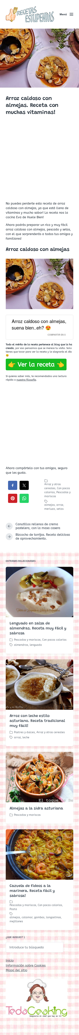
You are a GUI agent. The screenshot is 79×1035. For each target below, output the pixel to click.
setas (60, 509)
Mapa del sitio (16, 970)
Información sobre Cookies (26, 965)
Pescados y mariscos (27, 639)
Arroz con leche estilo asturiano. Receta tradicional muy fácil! (37, 721)
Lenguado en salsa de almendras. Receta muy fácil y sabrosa (38, 628)
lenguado (36, 645)
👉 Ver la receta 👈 (36, 364)
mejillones (16, 921)
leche (25, 737)
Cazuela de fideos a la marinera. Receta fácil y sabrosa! (32, 891)
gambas (39, 917)
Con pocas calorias (54, 639)
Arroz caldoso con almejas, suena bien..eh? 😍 (39, 324)
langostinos (53, 917)
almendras (21, 645)
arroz (59, 505)
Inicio (10, 960)
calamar (27, 917)
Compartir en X (57, 334)
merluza (49, 509)
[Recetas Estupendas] (30, 14)
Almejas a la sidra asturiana (36, 808)
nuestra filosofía (26, 379)
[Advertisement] (39, 159)
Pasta (13, 909)
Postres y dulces (24, 732)
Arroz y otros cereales (50, 732)
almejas (49, 505)
